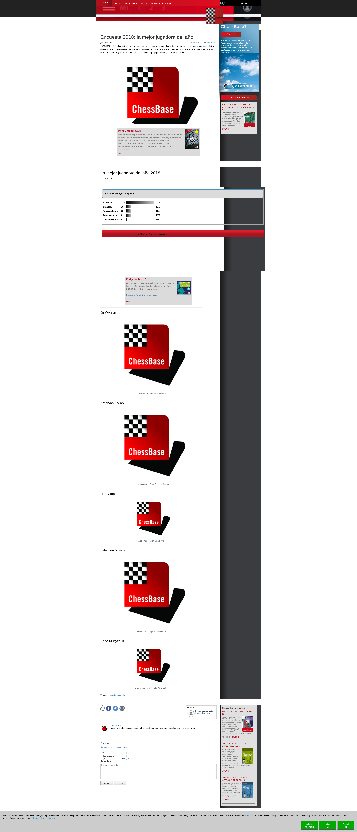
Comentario (105, 761)
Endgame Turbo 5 (136, 279)
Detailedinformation (309, 825)
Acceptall (346, 825)
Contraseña (108, 756)
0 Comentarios (210, 42)
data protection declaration (43, 818)
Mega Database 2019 (130, 130)
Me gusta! (197, 42)
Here (247, 815)
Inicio (117, 3)
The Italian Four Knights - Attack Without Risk (236, 778)
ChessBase (115, 725)
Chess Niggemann (203, 713)
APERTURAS (131, 3)
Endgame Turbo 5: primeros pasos (142, 295)
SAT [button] (143, 3)
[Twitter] (115, 708)
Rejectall (327, 825)
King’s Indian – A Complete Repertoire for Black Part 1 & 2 (238, 107)
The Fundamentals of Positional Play (234, 745)
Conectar (244, 3)
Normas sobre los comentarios (113, 747)
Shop (105, 3)
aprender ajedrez (161, 3)
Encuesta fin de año (116, 695)
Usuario (106, 753)
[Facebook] (109, 708)
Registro (127, 759)
